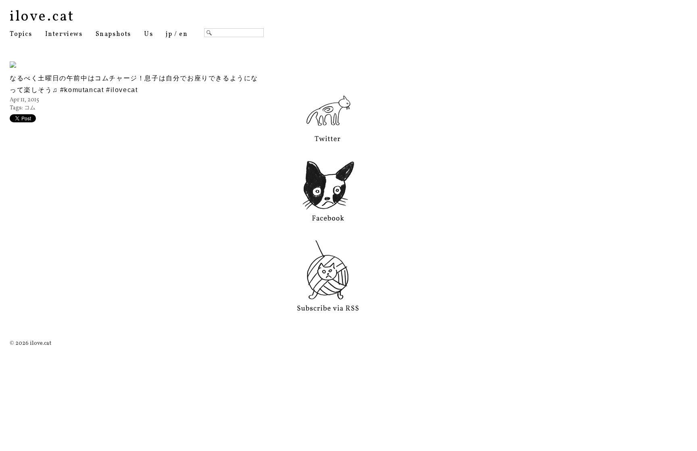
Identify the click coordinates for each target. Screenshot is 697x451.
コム (29, 108)
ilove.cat (42, 17)
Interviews (64, 34)
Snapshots (113, 34)
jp (169, 34)
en (183, 34)
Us (148, 34)
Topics (21, 34)
